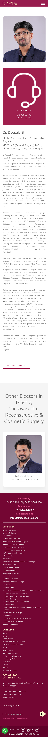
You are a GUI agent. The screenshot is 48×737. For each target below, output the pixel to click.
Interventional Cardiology (12, 567)
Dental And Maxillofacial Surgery (15, 542)
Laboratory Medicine (10, 659)
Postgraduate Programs (12, 656)
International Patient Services (14, 642)
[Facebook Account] (23, 730)
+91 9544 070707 (24, 510)
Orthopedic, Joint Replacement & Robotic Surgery (22, 590)
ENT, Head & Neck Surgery (13, 553)
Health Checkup (9, 650)
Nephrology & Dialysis (11, 573)
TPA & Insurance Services (13, 645)
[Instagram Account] (28, 730)
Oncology (6, 584)
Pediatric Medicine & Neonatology (16, 596)
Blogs (5, 647)
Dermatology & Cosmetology (13, 544)
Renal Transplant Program (13, 621)
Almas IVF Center (9, 533)
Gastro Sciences (9, 559)
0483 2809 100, (15, 502)
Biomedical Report (10, 670)
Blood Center (8, 639)
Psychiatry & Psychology (12, 613)
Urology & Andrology (10, 624)
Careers (6, 665)
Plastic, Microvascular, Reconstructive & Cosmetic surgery (22, 608)
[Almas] (10, 3)
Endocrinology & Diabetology (14, 550)
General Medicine (9, 564)
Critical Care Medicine (11, 539)
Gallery (5, 667)
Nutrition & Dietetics (10, 579)
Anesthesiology (8, 536)
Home (5, 633)
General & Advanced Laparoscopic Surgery (19, 562)
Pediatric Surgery (9, 599)
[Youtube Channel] (37, 730)
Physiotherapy (8, 605)
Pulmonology (7, 616)
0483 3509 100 (33, 502)
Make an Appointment (16, 366)
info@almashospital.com (24, 518)
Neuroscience (8, 576)
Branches (6, 662)
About (5, 636)
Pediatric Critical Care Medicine (15, 593)
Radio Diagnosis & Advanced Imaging (17, 618)
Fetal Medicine (8, 556)
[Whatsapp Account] (32, 730)
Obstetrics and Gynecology (13, 582)
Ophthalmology (8, 587)
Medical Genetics (9, 570)
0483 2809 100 (15, 694)
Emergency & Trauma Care (13, 547)
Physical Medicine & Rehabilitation (16, 602)
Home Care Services (10, 653)
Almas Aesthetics (9, 530)
